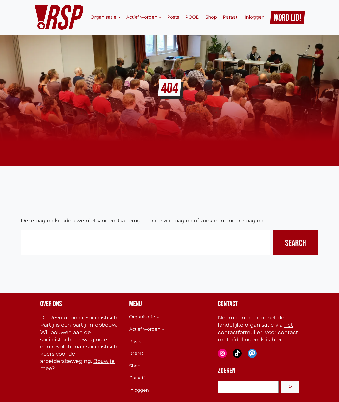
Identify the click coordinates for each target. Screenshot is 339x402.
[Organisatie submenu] (118, 17)
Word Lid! (287, 17)
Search (295, 243)
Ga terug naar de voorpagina (155, 220)
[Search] (290, 387)
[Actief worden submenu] (160, 17)
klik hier (271, 339)
